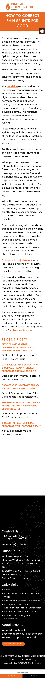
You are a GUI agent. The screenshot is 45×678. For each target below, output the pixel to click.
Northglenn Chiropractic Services (21, 611)
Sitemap (15, 659)
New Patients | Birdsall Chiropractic (22, 600)
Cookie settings (22, 672)
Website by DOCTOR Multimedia (22, 663)
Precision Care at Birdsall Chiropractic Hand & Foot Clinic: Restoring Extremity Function (19, 347)
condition (12, 86)
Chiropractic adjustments (17, 260)
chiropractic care (22, 330)
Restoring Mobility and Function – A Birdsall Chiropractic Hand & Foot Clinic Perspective (21, 405)
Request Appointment (13, 644)
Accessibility (29, 659)
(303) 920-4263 (19, 545)
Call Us (12, 676)
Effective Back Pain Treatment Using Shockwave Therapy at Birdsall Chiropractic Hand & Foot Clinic (20, 368)
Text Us (35, 676)
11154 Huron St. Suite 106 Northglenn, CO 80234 (15, 537)
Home (7, 589)
